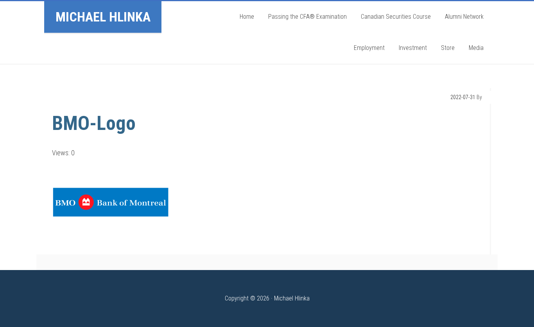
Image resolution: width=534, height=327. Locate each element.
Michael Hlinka (103, 17)
